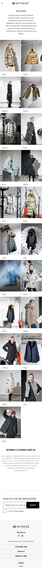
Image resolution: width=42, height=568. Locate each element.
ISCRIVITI (33, 505)
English (21, 566)
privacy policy (19, 511)
